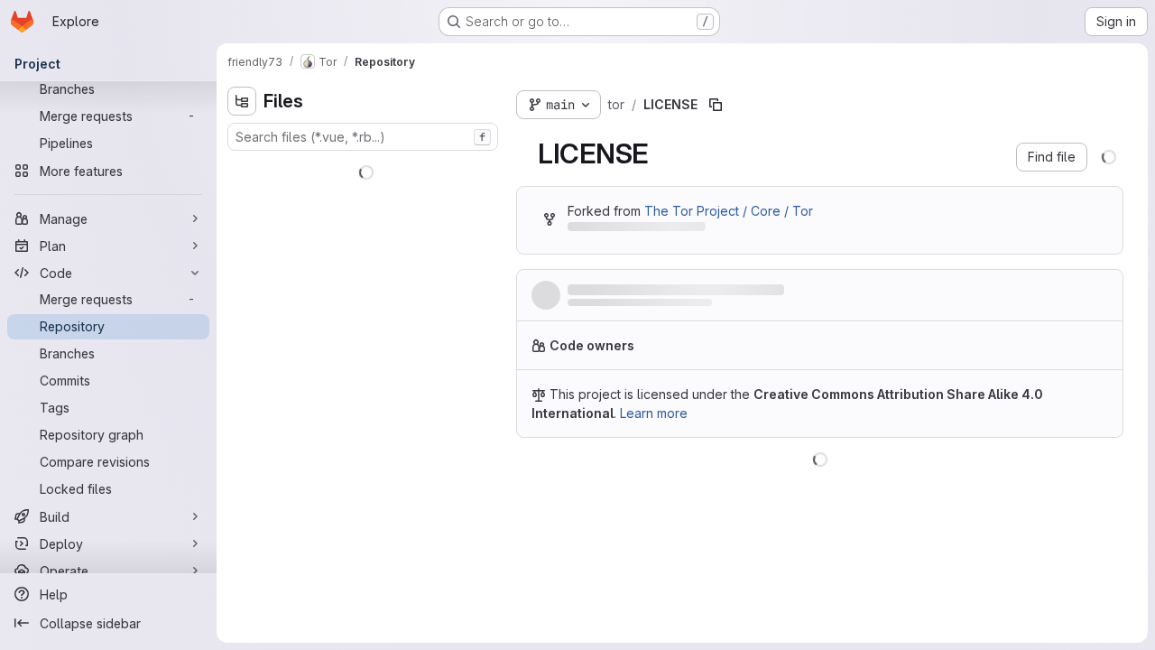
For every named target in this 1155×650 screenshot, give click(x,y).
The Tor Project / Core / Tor (728, 210)
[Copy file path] (715, 104)
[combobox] (362, 137)
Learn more (654, 413)
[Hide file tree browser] (241, 101)
